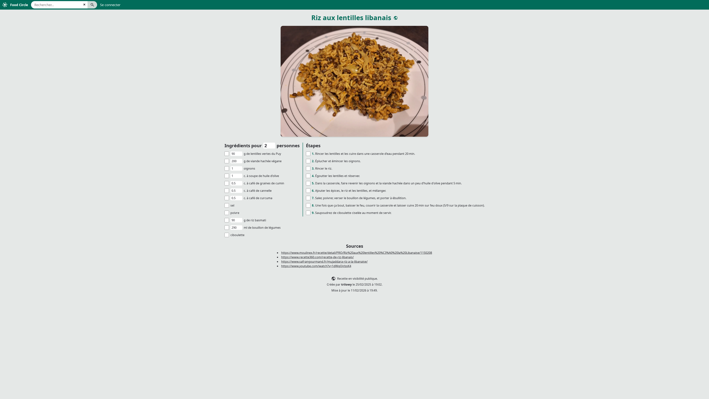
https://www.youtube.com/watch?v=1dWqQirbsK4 (316, 266)
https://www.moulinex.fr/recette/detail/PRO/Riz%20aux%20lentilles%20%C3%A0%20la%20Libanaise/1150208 (356, 253)
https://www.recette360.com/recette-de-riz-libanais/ (317, 257)
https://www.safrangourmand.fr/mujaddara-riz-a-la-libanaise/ (324, 262)
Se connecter (110, 5)
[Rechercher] (92, 4)
